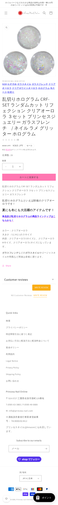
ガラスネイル (24, 84)
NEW (4, 84)
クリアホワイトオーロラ (25, 88)
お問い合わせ (12, 381)
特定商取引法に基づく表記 (19, 334)
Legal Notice (12, 361)
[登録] (46, 448)
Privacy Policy (12, 367)
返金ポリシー (12, 347)
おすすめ (12, 84)
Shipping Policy (13, 374)
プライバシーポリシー (17, 327)
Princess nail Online (24, 499)
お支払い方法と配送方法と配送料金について (27, 340)
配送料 (8, 150)
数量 (4, 160)
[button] (6, 13)
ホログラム (44, 88)
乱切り (10, 92)
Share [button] (8, 265)
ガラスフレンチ (40, 84)
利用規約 (10, 354)
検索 (8, 320)
